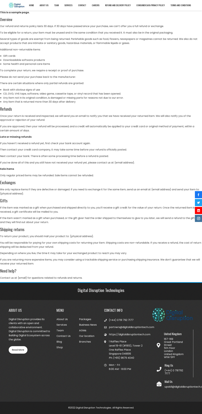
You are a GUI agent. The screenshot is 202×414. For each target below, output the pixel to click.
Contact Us (63, 336)
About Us (44, 5)
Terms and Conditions (180, 5)
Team (56, 5)
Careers (95, 5)
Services (68, 5)
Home (31, 5)
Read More (18, 349)
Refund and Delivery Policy (118, 5)
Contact (82, 5)
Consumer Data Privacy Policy (150, 5)
